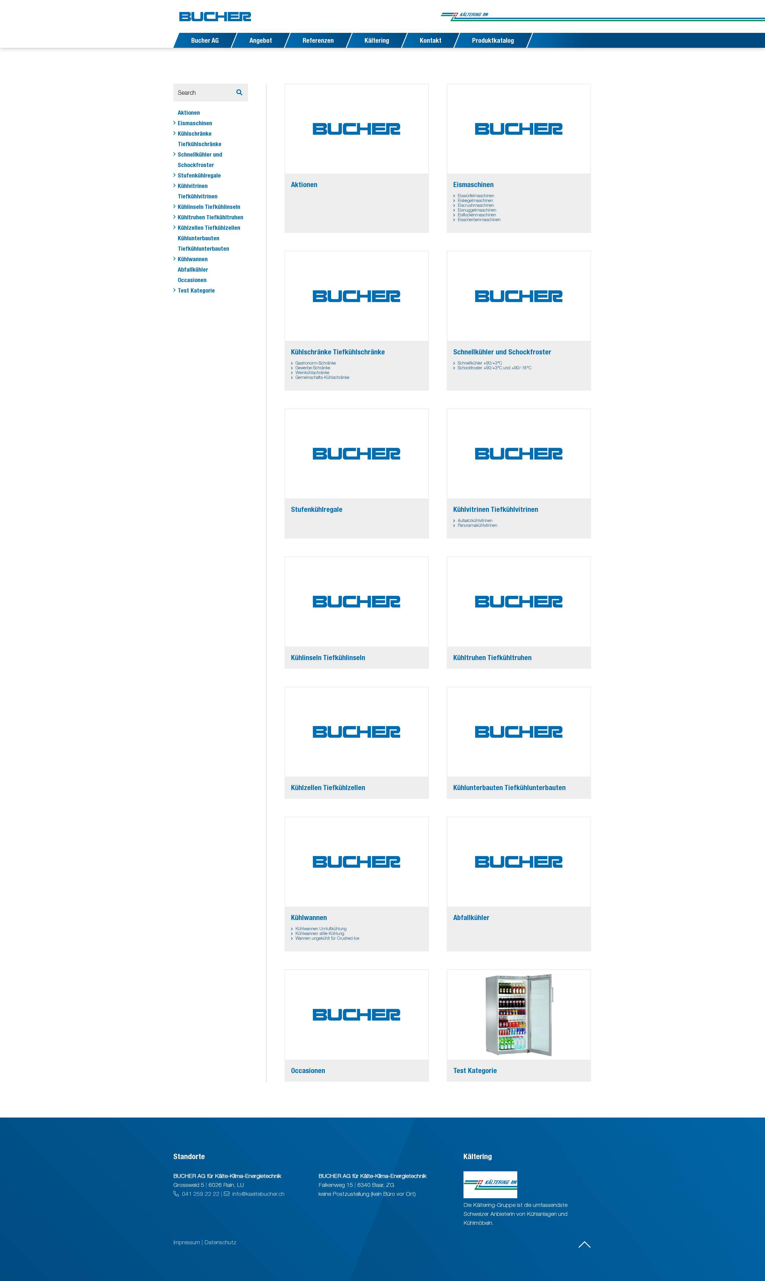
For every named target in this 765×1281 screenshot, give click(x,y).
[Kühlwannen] (356, 862)
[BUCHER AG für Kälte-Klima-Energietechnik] (215, 16)
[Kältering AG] (516, 16)
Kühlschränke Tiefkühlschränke (199, 138)
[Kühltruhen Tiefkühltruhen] (518, 601)
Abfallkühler (193, 269)
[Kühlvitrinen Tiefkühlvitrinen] (518, 453)
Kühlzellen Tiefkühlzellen (209, 227)
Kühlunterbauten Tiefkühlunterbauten (203, 243)
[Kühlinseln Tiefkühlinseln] (356, 601)
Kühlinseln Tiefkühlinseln (209, 206)
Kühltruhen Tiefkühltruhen (210, 217)
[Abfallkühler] (518, 862)
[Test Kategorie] (518, 1014)
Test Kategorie (196, 290)
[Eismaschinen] (518, 129)
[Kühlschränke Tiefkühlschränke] (356, 296)
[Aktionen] (356, 129)
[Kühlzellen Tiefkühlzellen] (356, 732)
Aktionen (189, 112)
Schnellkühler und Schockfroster (200, 159)
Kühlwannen (193, 258)
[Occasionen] (356, 1014)
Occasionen (192, 279)
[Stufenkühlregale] (356, 453)
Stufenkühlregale (199, 175)
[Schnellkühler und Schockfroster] (518, 296)
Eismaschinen (195, 123)
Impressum (187, 1242)
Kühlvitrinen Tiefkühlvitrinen (198, 191)
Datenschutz (220, 1242)
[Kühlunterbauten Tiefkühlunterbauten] (518, 732)
